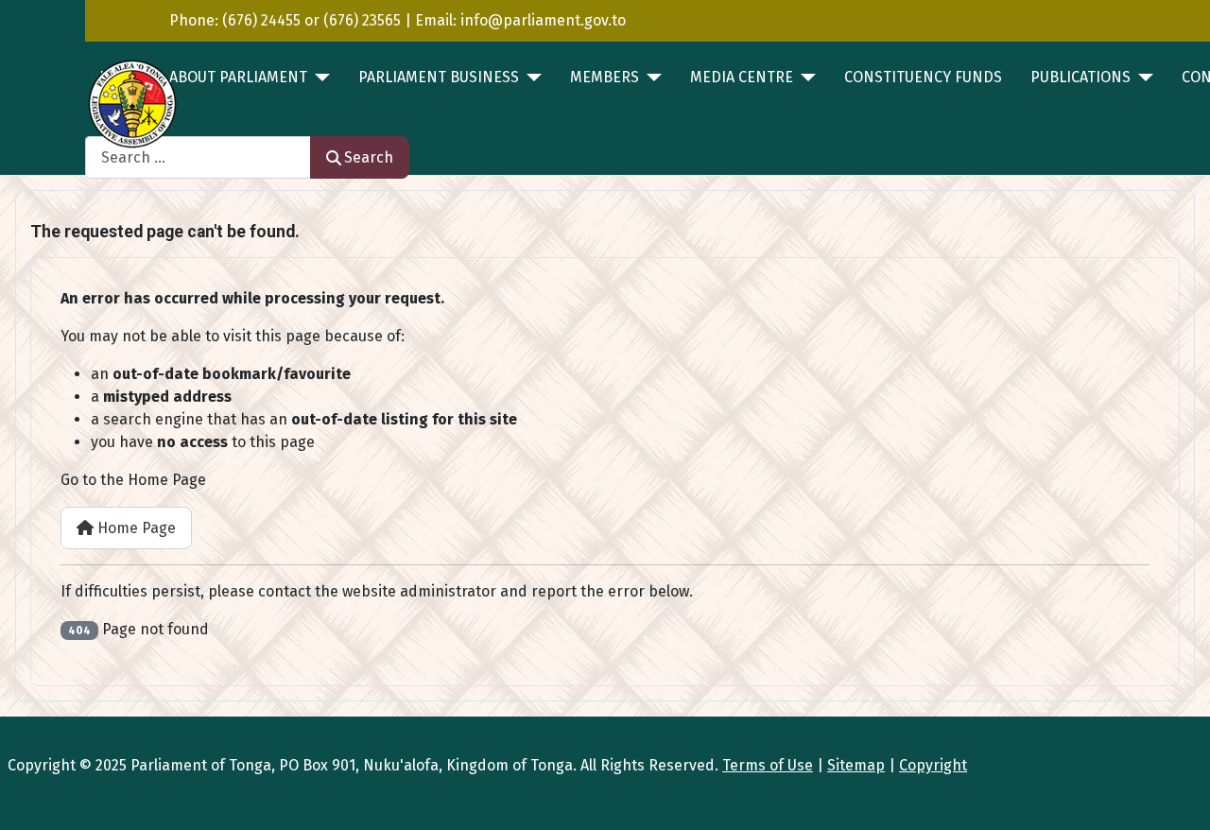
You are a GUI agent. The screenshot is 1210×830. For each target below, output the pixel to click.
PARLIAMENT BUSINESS (438, 77)
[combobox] (198, 157)
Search (368, 157)
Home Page (135, 528)
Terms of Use (767, 765)
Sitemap (856, 765)
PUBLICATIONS (1080, 77)
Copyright (933, 765)
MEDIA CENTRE (741, 77)
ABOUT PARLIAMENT (238, 77)
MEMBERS (604, 77)
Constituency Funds (923, 77)
